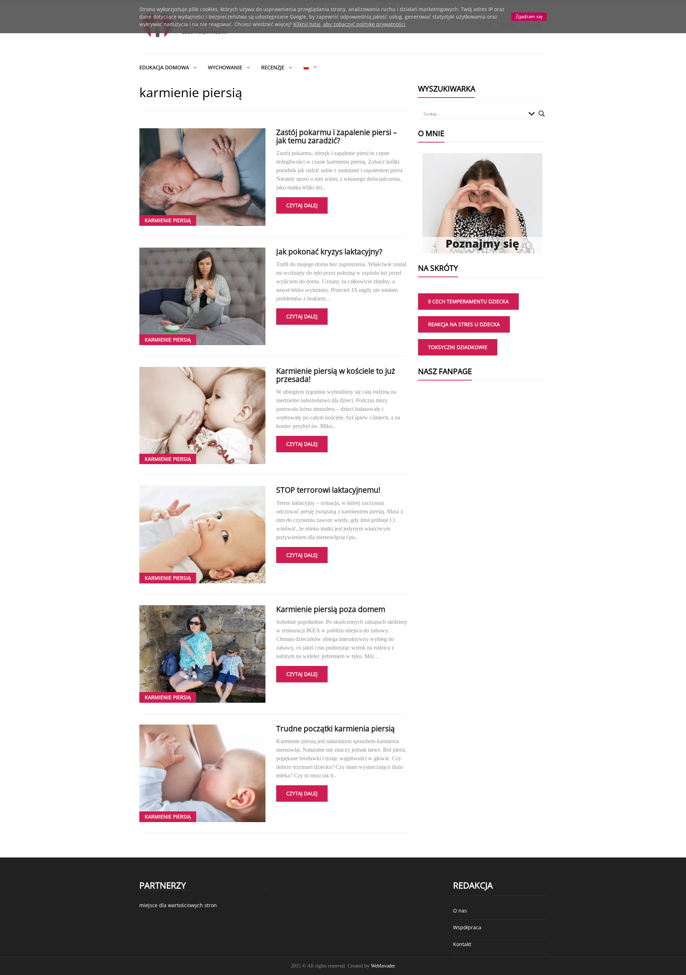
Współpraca (467, 927)
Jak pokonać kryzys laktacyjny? (329, 252)
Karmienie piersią (168, 220)
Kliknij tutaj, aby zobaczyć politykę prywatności (349, 24)
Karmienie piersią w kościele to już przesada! (335, 375)
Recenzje (272, 67)
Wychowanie (225, 67)
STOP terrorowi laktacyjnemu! (328, 490)
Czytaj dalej (302, 205)
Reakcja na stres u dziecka (464, 324)
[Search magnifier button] (542, 114)
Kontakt (462, 944)
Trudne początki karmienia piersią (335, 728)
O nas (460, 910)
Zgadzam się (529, 16)
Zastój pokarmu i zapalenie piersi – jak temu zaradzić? (336, 136)
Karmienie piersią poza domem (330, 609)
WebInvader (383, 966)
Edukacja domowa (164, 67)
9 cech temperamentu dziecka (468, 301)
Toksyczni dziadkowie (457, 347)
